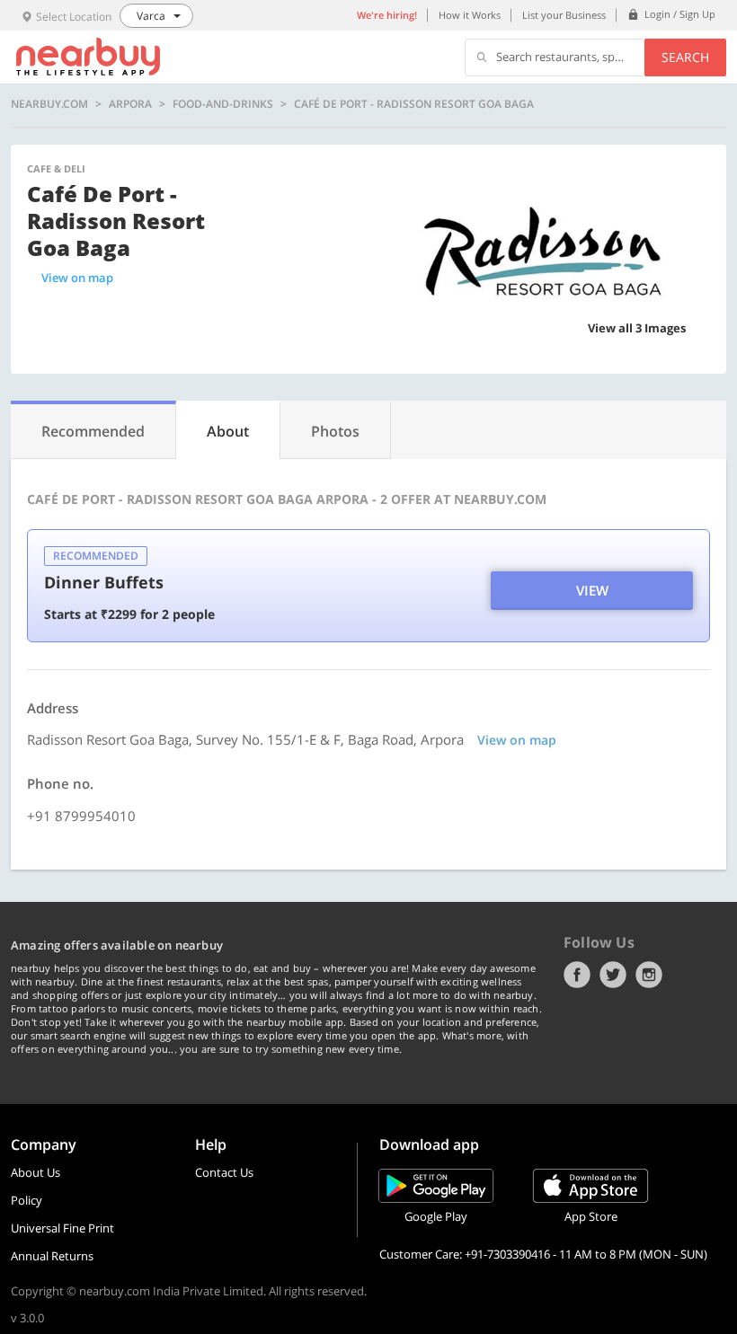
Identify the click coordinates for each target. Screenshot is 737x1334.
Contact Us (224, 1172)
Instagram (648, 974)
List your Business (564, 15)
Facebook (577, 974)
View (592, 590)
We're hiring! (387, 15)
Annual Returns (52, 1256)
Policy (26, 1200)
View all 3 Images (637, 328)
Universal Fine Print (62, 1228)
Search (685, 57)
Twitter (612, 974)
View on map (77, 277)
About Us (35, 1172)
